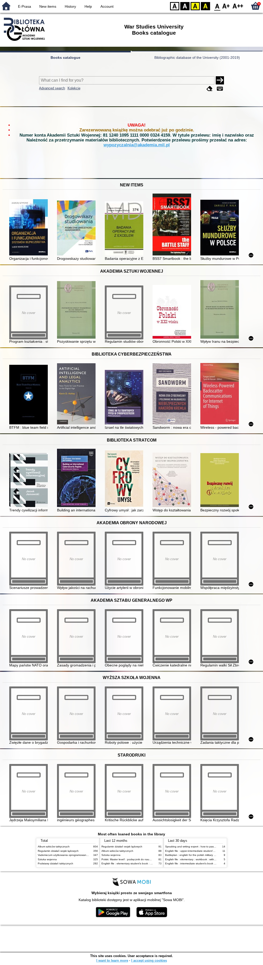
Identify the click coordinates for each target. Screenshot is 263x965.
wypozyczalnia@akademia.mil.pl (137, 144)
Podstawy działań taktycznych (55, 863)
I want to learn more (112, 960)
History (70, 6)
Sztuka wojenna (47, 859)
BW (185, 6)
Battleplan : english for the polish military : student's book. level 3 (203, 855)
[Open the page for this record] (29, 227)
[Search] (220, 80)
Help (88, 6)
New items (47, 6)
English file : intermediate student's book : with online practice (201, 863)
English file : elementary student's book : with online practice (137, 863)
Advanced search (52, 88)
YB (195, 6)
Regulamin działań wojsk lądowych (58, 850)
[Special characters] (220, 88)
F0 (217, 6)
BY (205, 6)
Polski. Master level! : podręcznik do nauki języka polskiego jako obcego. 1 (145, 859)
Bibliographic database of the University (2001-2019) (197, 57)
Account (107, 6)
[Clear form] (209, 88)
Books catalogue (65, 57)
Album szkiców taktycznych (54, 846)
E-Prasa (24, 6)
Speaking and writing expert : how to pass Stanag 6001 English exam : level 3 (211, 846)
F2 (238, 6)
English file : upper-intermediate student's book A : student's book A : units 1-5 (211, 850)
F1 (226, 6)
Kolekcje (74, 88)
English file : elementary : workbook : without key (194, 859)
